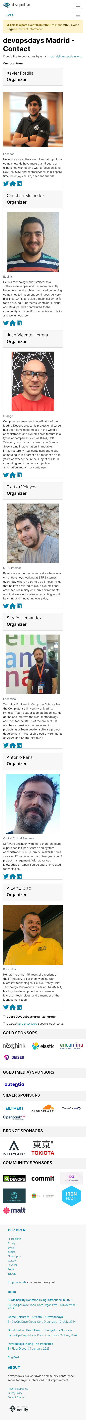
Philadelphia (14, 1238)
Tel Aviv (12, 1273)
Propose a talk (17, 1282)
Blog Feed (13, 1357)
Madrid (10, 15)
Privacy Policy (15, 1393)
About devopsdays (18, 1388)
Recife (11, 1269)
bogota (11, 1251)
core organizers (27, 1023)
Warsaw (12, 1260)
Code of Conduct (17, 1397)
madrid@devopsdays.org (65, 56)
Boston (11, 1247)
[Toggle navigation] (78, 5)
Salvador (12, 1264)
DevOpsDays (20, 5)
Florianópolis (14, 1256)
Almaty (11, 1243)
